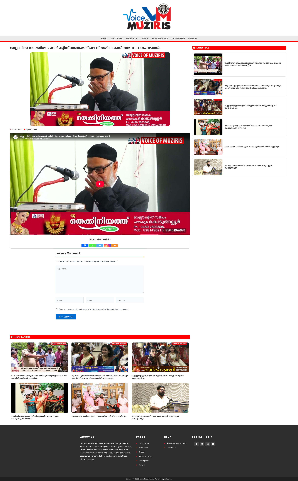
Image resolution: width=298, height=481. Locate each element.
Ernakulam (131, 38)
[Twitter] (99, 245)
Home (103, 38)
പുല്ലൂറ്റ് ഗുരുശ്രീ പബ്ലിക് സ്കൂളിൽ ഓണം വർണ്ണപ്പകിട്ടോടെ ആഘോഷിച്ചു (158, 377)
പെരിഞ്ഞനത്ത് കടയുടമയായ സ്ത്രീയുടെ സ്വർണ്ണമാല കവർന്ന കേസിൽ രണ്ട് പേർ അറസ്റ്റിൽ (39, 377)
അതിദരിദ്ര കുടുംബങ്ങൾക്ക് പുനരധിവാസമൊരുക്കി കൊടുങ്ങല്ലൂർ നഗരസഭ (35, 417)
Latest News (116, 38)
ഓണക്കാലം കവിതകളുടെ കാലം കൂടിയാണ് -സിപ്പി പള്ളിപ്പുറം (98, 416)
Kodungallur (178, 38)
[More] (114, 245)
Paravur (192, 38)
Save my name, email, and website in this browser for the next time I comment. (94, 309)
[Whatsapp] (92, 245)
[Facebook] (84, 245)
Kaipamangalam (160, 38)
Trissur (145, 38)
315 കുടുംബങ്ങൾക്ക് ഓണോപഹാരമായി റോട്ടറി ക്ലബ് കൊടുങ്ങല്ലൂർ (155, 417)
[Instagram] (107, 245)
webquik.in (168, 479)
